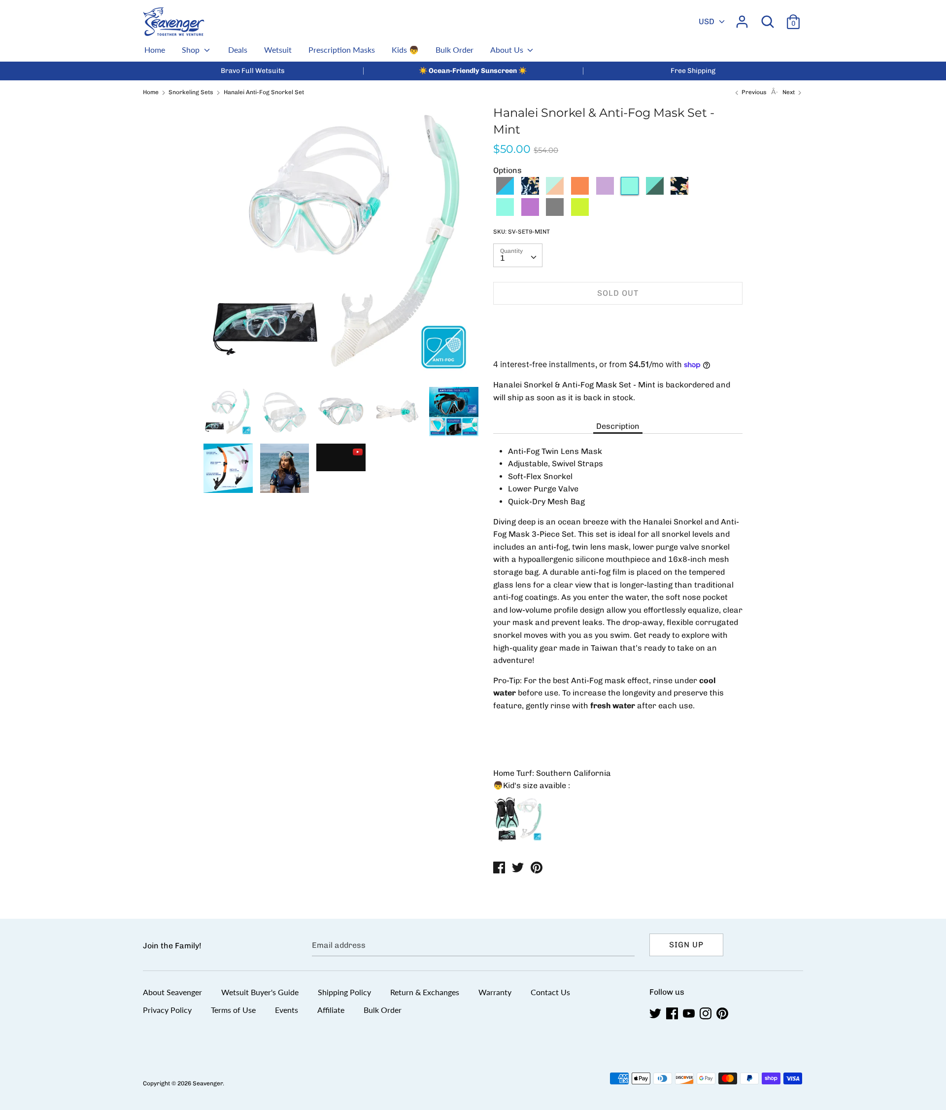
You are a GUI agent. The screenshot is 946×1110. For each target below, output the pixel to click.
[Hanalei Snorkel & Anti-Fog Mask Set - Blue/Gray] (505, 192)
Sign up (686, 944)
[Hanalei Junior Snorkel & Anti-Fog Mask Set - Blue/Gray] (555, 213)
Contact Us (550, 992)
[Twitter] (656, 1013)
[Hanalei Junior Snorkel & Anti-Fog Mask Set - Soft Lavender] (530, 213)
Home (154, 49)
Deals (237, 49)
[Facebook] (673, 1013)
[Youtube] (690, 1013)
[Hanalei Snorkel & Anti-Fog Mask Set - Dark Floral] (530, 192)
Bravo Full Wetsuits (253, 71)
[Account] (742, 18)
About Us (507, 49)
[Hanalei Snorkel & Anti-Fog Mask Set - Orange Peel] (580, 192)
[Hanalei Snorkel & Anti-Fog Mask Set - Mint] (630, 192)
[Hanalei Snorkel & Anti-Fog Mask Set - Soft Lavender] (605, 192)
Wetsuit (278, 49)
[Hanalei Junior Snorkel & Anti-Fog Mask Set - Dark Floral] (679, 192)
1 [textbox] (502, 258)
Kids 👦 (405, 49)
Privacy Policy (167, 1009)
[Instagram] (706, 1013)
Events (286, 1009)
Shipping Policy (344, 992)
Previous (753, 92)
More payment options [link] (618, 346)
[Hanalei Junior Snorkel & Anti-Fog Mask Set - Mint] (505, 213)
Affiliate (330, 1009)
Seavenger (208, 1083)
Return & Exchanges (424, 992)
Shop (192, 49)
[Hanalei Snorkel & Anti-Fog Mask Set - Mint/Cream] (555, 192)
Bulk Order (454, 49)
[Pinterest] (723, 1013)
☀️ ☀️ (473, 71)
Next (789, 92)
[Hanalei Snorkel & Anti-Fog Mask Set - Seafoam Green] (655, 192)
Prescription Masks (341, 49)
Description (618, 426)
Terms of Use (233, 1009)
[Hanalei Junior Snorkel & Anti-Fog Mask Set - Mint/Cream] (730, 192)
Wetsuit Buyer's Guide (260, 992)
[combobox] (517, 255)
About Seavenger (172, 992)
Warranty (494, 992)
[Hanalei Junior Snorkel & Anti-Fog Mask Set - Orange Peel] (704, 192)
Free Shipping (693, 71)
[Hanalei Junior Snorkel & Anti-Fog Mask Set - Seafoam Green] (580, 213)
